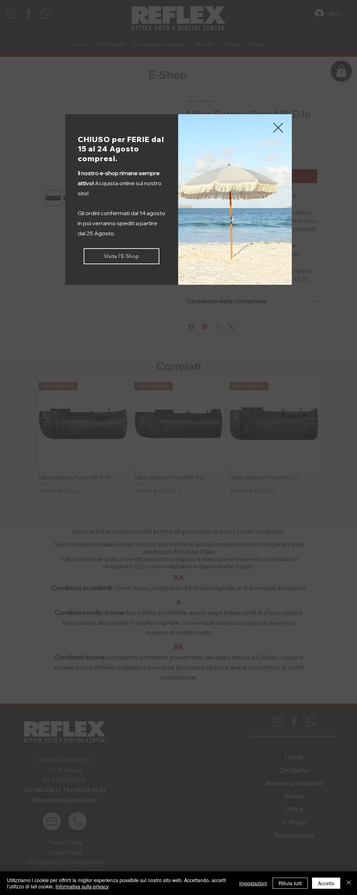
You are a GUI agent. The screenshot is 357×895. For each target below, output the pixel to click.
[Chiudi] (348, 883)
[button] (278, 128)
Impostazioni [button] (253, 883)
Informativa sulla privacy (82, 886)
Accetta (326, 883)
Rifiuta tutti (290, 883)
